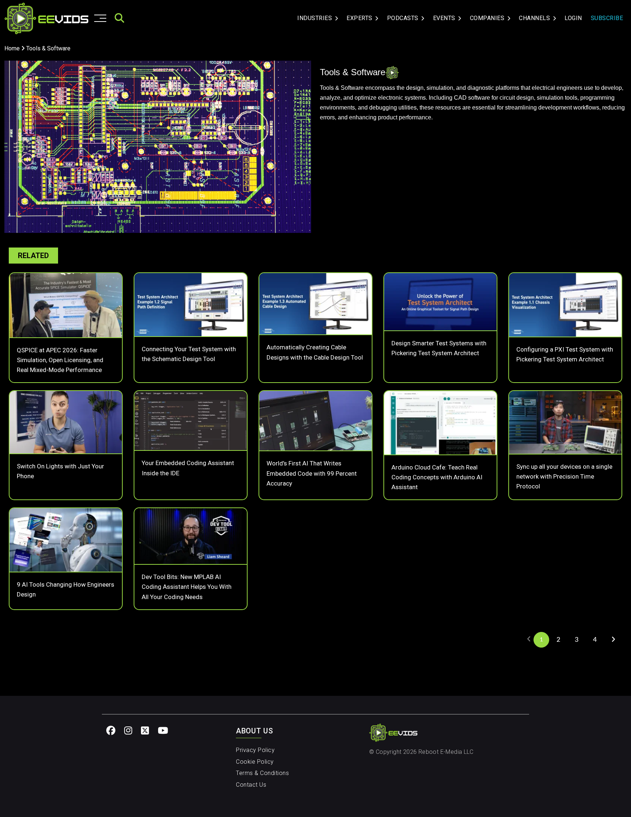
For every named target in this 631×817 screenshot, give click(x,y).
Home (12, 48)
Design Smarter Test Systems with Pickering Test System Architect (438, 348)
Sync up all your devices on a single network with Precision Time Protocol (564, 476)
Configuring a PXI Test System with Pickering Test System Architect (564, 354)
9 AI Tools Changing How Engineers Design (65, 589)
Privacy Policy (255, 750)
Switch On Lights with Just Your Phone (60, 471)
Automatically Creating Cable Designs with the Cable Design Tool (315, 352)
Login (573, 18)
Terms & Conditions (262, 773)
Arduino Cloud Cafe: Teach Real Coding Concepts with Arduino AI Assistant (436, 477)
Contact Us (251, 784)
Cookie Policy (255, 761)
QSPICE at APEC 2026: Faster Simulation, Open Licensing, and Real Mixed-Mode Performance (60, 359)
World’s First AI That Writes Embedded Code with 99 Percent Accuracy (312, 473)
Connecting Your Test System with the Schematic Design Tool (189, 354)
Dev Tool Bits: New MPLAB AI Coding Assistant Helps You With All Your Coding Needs (187, 586)
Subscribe (607, 18)
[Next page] (613, 639)
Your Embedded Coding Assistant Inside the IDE (188, 467)
